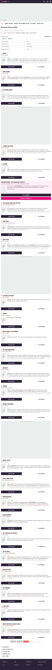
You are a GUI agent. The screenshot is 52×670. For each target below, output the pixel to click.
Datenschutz (28, 661)
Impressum (5, 661)
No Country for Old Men (41, 503)
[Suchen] (44, 1)
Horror (27, 33)
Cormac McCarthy (31, 503)
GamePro (28, 664)
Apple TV (13, 33)
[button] (40, 66)
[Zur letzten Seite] (39, 641)
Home (2, 20)
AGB (15, 661)
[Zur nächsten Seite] (32, 641)
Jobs (3, 664)
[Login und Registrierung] (47, 1)
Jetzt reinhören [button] (26, 195)
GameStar (16, 664)
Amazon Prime (18, 33)
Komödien (23, 33)
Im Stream (33, 23)
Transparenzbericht (42, 661)
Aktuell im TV (40, 23)
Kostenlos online (33, 33)
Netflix (9, 33)
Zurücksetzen (47, 36)
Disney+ (5, 33)
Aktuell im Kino (9, 23)
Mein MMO (40, 664)
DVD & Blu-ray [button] (11, 66)
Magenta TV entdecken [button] (25, 198)
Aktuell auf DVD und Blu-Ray (21, 23)
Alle (2, 23)
